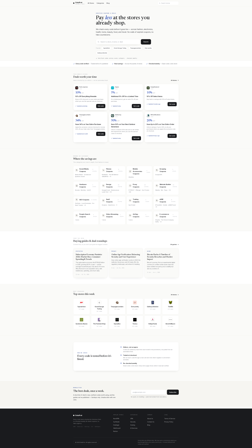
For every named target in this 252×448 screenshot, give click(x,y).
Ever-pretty (148, 48)
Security (133, 422)
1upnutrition (106, 48)
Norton (115, 431)
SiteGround (116, 428)
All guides (173, 244)
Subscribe (172, 392)
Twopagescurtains (135, 48)
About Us (150, 418)
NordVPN (116, 418)
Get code (101, 106)
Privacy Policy (168, 422)
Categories (100, 3)
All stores (174, 80)
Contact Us (150, 422)
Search (145, 42)
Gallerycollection (102, 53)
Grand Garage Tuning (120, 48)
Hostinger (116, 425)
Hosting (132, 425)
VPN (131, 418)
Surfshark (116, 422)
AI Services (133, 428)
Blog (108, 3)
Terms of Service (169, 418)
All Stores (91, 3)
